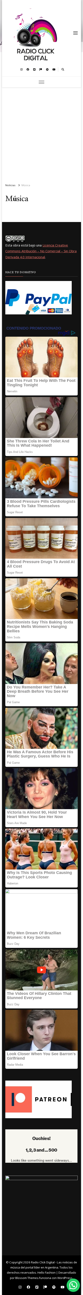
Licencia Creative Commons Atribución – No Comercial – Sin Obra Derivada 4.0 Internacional (41, 251)
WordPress (64, 1278)
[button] (73, 1285)
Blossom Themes (26, 1278)
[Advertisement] (41, 133)
